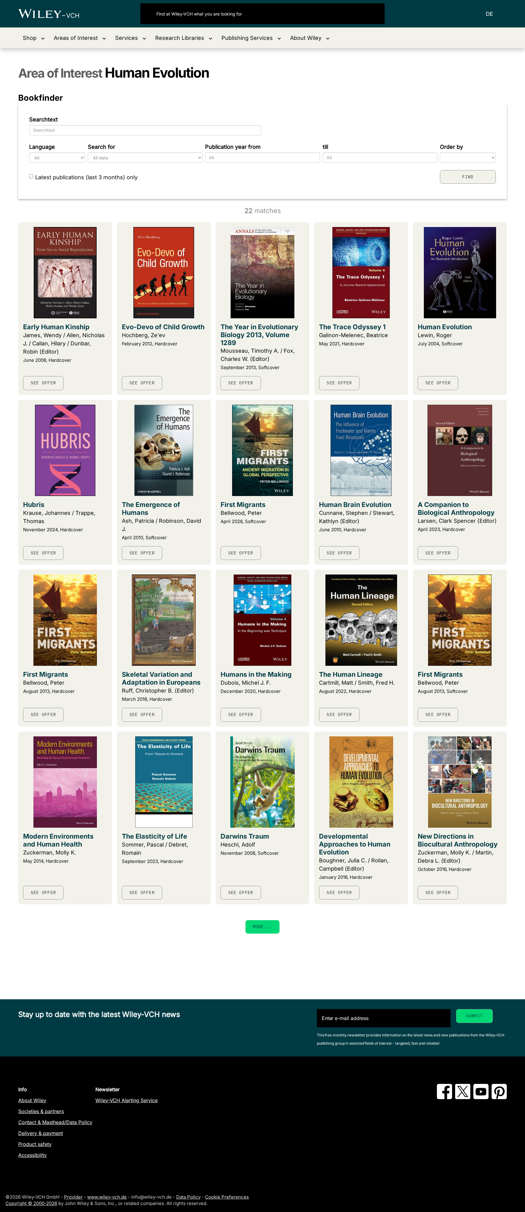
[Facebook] (444, 1097)
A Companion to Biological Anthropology (456, 508)
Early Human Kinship (56, 327)
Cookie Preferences (227, 1197)
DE (489, 14)
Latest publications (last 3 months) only (86, 177)
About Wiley (32, 1100)
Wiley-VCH (54, 13)
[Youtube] (481, 1097)
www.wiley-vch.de (107, 1197)
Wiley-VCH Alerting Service (126, 1100)
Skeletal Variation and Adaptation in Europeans (161, 678)
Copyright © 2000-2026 (31, 1203)
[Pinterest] (499, 1097)
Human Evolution (445, 327)
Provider (73, 1197)
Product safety (35, 1144)
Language (42, 147)
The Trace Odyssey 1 (352, 327)
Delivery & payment (40, 1133)
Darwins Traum (245, 836)
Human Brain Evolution (355, 504)
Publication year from (233, 147)
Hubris (33, 504)
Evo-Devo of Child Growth (163, 327)
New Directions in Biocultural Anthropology (458, 840)
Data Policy (188, 1197)
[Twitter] (462, 1097)
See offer (43, 383)
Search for (101, 147)
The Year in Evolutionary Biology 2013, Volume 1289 (259, 335)
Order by (451, 147)
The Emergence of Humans (151, 508)
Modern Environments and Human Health (58, 840)
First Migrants (243, 504)
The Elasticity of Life (154, 836)
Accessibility (32, 1155)
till (325, 147)
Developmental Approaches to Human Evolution (354, 844)
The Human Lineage (351, 674)
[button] (33, 38)
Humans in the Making (256, 674)
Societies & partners (41, 1111)
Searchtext (43, 119)
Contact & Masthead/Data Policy (55, 1122)
